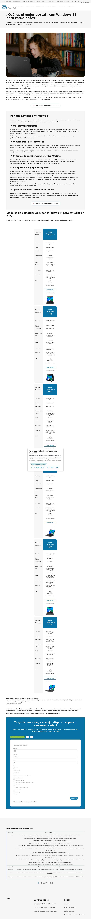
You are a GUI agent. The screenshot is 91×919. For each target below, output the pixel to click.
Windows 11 (25, 120)
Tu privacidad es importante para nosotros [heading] (43, 452)
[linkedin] (78, 1)
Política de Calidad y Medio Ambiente (74, 915)
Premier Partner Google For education (44, 907)
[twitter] (72, 1)
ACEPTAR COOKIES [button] (53, 468)
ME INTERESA (50, 290)
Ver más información (50, 285)
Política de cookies (69, 911)
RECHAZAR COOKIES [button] (37, 468)
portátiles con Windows (12, 99)
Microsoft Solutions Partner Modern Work (45, 911)
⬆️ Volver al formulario (45, 883)
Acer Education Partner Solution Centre (45, 904)
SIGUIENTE (74, 798)
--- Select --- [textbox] (16, 756)
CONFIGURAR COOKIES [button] (38, 465)
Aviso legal (67, 904)
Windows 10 (46, 136)
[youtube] (75, 1)
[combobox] (45, 756)
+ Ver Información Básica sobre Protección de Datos (25, 801)
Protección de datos (69, 907)
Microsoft (16, 80)
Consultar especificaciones (13, 703)
